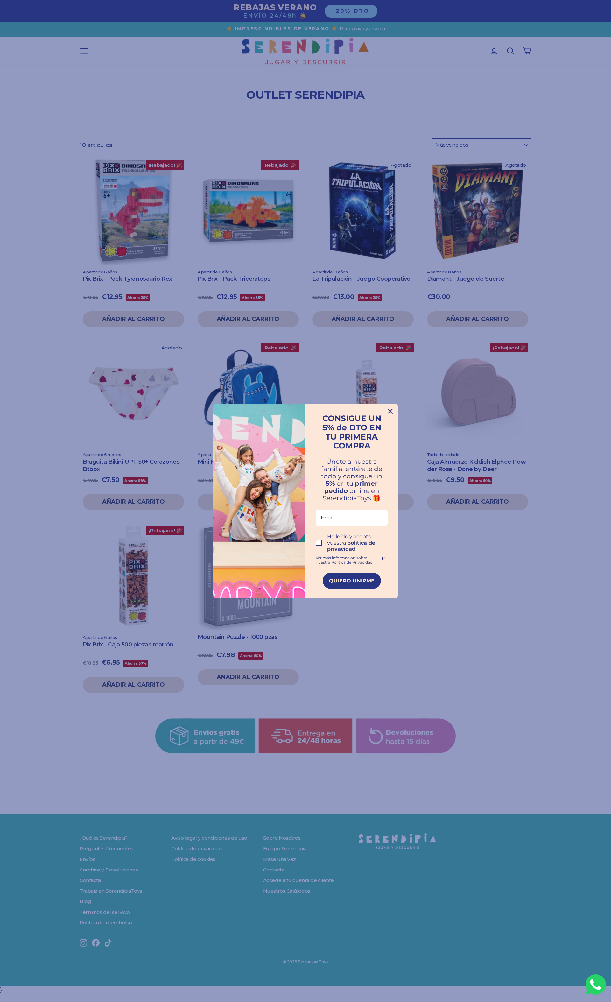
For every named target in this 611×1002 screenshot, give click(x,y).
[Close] (390, 411)
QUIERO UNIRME (352, 581)
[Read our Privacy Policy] (384, 558)
